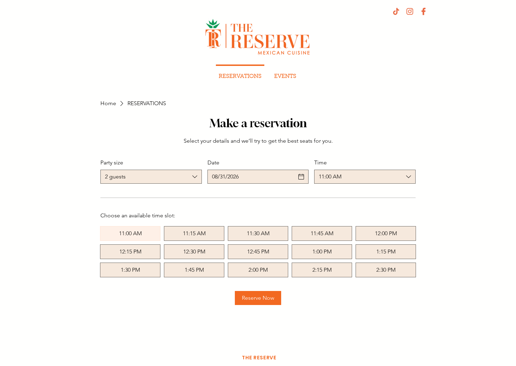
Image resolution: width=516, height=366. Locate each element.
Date (213, 162)
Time (320, 162)
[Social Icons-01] (396, 11)
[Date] (301, 176)
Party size (111, 162)
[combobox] (151, 177)
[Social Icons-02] (409, 11)
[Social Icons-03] (423, 11)
